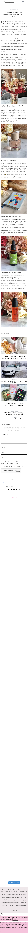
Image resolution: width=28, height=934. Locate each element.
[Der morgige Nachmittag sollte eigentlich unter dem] (7, 805)
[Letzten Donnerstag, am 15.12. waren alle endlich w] (7, 594)
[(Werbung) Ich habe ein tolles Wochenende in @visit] (7, 849)
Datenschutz (9, 919)
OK (15, 919)
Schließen (2, 931)
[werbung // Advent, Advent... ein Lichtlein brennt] (21, 855)
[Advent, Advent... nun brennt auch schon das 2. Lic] (21, 764)
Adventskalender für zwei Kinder (14, 418)
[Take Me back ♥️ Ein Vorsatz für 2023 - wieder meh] (21, 506)
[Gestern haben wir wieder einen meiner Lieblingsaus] (7, 764)
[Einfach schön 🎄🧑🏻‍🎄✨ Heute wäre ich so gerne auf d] (7, 690)
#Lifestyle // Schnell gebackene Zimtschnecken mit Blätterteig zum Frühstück (14, 358)
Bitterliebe (17, 219)
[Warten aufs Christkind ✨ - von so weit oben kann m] (21, 557)
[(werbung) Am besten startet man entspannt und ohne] (21, 713)
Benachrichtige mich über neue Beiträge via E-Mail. (13, 466)
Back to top (13, 910)
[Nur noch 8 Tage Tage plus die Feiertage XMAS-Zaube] (21, 575)
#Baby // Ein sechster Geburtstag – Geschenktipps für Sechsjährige (14, 413)
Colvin (15, 63)
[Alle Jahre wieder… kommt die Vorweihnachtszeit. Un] (21, 792)
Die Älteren (10, 168)
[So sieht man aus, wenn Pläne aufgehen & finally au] (7, 555)
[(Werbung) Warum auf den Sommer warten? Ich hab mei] (7, 651)
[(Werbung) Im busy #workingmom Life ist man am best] (21, 645)
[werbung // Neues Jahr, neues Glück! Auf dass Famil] (7, 525)
